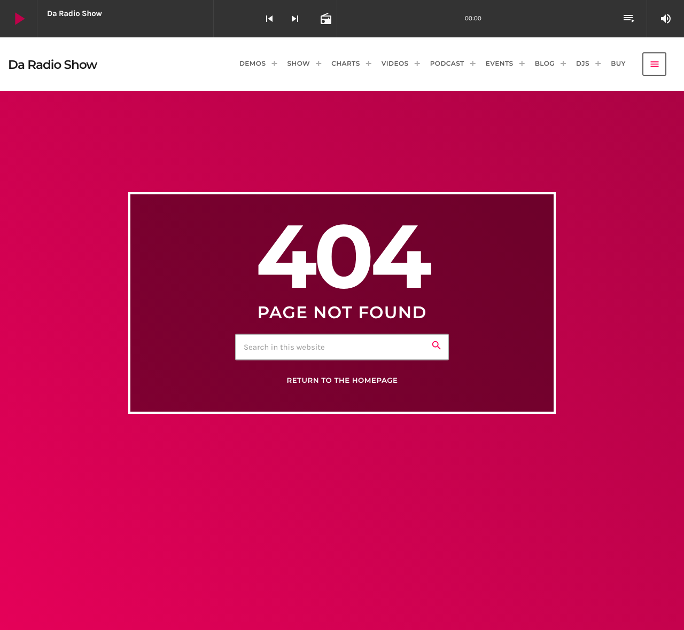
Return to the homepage (342, 380)
